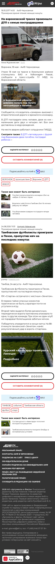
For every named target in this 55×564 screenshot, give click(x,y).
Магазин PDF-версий (13, 468)
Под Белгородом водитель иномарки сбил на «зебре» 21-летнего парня (30, 196)
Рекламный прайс (12, 450)
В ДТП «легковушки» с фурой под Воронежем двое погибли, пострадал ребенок (26, 137)
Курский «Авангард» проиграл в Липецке (25, 352)
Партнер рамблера (37, 551)
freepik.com (14, 279)
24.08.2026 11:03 (8, 226)
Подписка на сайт (12, 457)
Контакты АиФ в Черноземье (18, 454)
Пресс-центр (31, 457)
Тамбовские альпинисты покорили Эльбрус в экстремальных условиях (30, 431)
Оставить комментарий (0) (28, 160)
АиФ (23, 62)
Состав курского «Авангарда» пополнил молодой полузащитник (28, 423)
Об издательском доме (15, 461)
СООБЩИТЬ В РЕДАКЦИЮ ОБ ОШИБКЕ (21, 482)
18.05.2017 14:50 (8, 10)
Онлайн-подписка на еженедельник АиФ (25, 465)
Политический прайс (14, 478)
